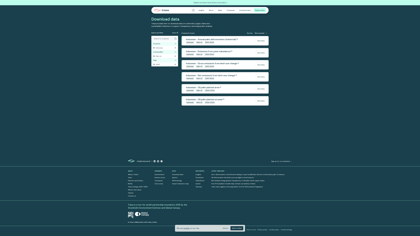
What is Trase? (133, 174)
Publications (200, 181)
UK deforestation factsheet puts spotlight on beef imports (232, 178)
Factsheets (200, 178)
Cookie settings (286, 230)
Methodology (177, 181)
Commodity (158, 52)
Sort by (249, 33)
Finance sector (160, 178)
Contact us (132, 196)
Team (130, 178)
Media (130, 184)
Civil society (159, 184)
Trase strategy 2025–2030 (138, 187)
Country (156, 44)
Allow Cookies (237, 228)
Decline (225, 228)
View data (261, 41)
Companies (231, 10)
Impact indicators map (180, 184)
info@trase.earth (143, 161)
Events (198, 184)
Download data (245, 10)
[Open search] (193, 10)
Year (155, 60)
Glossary (199, 187)
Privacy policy (262, 230)
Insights (201, 10)
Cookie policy (274, 230)
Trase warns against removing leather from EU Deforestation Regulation (237, 187)
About (211, 10)
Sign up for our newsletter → (281, 161)
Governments (159, 174)
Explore (175, 178)
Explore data (260, 10)
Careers (131, 193)
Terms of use (251, 230)
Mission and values (134, 190)
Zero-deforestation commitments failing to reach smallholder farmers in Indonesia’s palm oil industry (248, 174)
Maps (220, 10)
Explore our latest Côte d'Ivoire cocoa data (210, 3)
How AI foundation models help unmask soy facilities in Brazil (233, 184)
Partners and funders (135, 181)
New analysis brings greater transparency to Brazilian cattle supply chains (237, 181)
